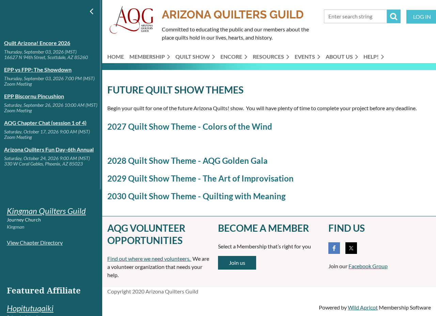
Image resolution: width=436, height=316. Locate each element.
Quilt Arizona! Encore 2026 (37, 43)
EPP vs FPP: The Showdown (38, 69)
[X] (351, 248)
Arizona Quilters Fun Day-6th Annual (49, 149)
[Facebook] (334, 248)
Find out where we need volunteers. (149, 258)
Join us (237, 262)
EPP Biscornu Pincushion (34, 96)
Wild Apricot (363, 307)
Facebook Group (368, 266)
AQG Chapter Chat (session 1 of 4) (45, 122)
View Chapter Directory (35, 242)
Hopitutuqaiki (30, 308)
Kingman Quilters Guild (46, 211)
